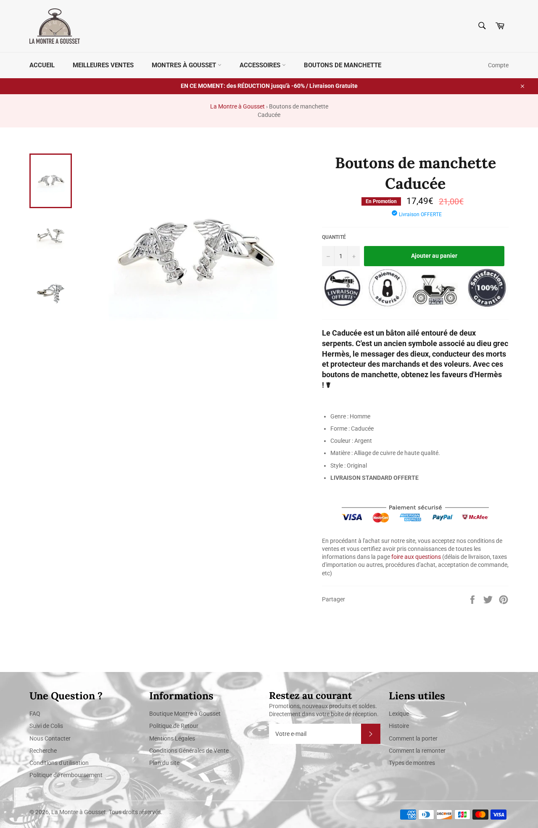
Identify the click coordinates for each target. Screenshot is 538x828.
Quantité (334, 237)
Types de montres (412, 762)
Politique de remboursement (66, 775)
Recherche (43, 750)
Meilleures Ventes (103, 65)
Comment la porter (413, 738)
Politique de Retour (173, 725)
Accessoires (261, 65)
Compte (498, 65)
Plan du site (164, 762)
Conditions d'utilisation (59, 762)
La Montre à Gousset (237, 106)
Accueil (42, 65)
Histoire (399, 725)
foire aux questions (416, 556)
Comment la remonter (417, 750)
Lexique (399, 713)
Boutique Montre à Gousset (185, 713)
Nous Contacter (50, 738)
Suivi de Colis (46, 725)
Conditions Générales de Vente (189, 750)
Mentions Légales (172, 738)
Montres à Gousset (185, 65)
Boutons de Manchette (342, 65)
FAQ (34, 713)
